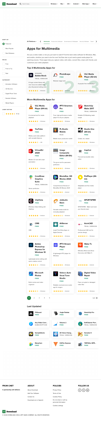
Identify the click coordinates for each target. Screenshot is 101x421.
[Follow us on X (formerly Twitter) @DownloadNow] (83, 390)
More (94, 4)
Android (75, 4)
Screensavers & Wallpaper (71, 41)
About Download (33, 390)
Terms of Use (57, 393)
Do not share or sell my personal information (60, 401)
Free (7, 64)
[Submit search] (20, 4)
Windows (54, 4)
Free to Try (9, 69)
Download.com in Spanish (35, 400)
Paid (7, 73)
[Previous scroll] (40, 41)
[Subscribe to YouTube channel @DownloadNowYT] (87, 390)
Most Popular (10, 48)
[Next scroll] (96, 41)
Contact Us (31, 397)
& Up (17, 114)
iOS (68, 4)
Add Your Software (33, 393)
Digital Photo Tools (11, 93)
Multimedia (47, 41)
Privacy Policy (57, 390)
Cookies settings (58, 405)
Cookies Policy (57, 397)
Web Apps (85, 4)
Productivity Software (57, 41)
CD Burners (9, 89)
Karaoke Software (11, 98)
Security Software (84, 41)
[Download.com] (9, 4)
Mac (61, 4)
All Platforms (31, 41)
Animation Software (11, 84)
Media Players (10, 103)
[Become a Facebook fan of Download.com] (79, 390)
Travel (92, 41)
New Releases (10, 53)
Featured (8, 44)
